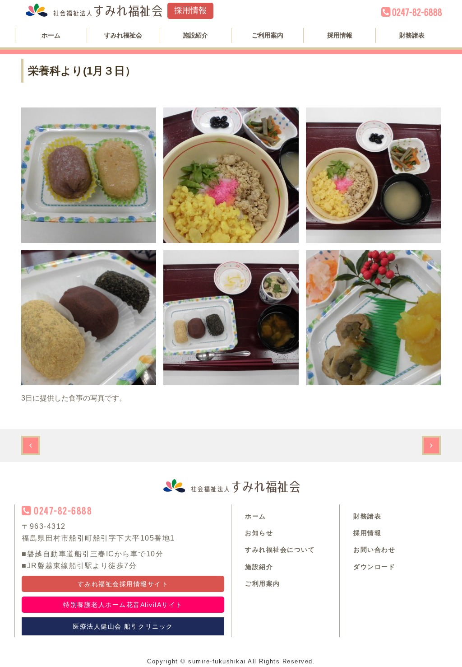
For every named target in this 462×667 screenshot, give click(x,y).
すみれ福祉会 (123, 35)
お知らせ (259, 532)
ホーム (51, 35)
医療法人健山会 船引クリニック (123, 626)
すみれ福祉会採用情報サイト (123, 584)
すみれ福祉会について (280, 549)
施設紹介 (195, 35)
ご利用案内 (267, 35)
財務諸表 (412, 35)
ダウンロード (374, 566)
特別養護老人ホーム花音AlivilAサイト (123, 604)
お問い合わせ (374, 549)
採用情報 (190, 10)
